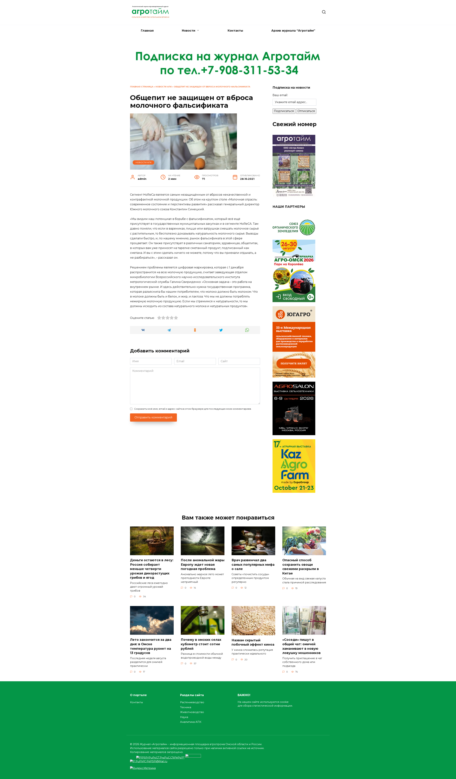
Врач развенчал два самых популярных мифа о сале (253, 564)
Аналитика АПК (190, 722)
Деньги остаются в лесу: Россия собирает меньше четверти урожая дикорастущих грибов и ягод (151, 569)
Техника (185, 707)
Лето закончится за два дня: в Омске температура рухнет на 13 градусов (150, 646)
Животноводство (192, 712)
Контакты (235, 30)
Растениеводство (192, 702)
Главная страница (141, 86)
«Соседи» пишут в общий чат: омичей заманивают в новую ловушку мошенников (301, 646)
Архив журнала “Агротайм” (293, 30)
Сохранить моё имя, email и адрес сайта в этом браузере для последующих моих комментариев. (193, 409)
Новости (188, 30)
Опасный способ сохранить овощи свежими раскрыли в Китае (300, 566)
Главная (147, 30)
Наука (184, 717)
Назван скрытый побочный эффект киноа (253, 642)
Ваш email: (280, 95)
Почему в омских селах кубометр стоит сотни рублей (201, 644)
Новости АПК (164, 86)
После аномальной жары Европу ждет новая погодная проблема (202, 564)
